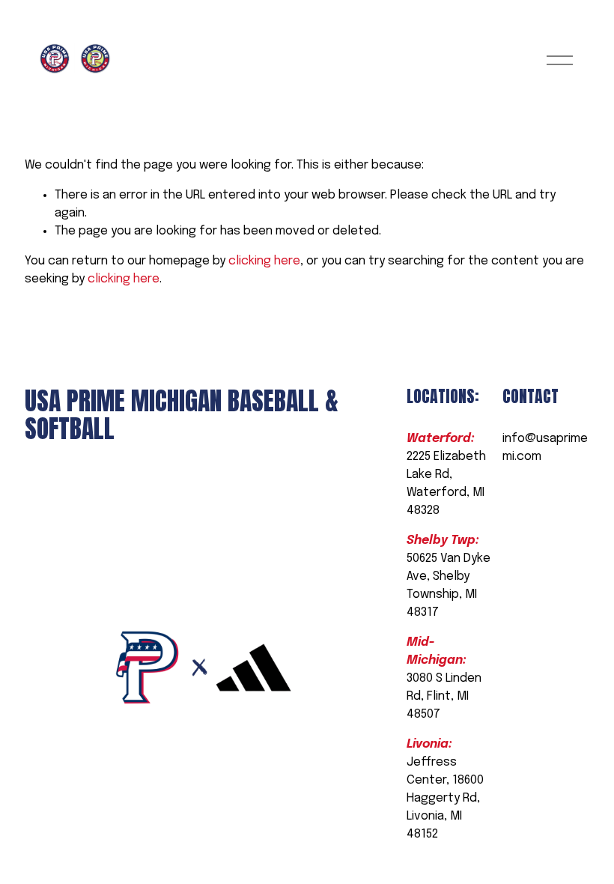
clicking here (264, 261)
